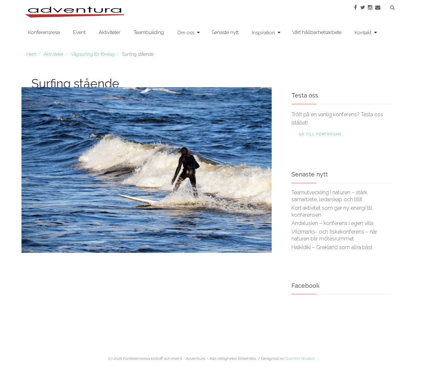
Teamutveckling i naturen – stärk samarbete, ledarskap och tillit (329, 196)
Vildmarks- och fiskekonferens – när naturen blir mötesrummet (334, 235)
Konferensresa (44, 32)
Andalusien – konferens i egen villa (332, 223)
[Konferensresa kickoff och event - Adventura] (74, 12)
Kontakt (363, 33)
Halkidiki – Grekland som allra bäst (331, 247)
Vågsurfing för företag (93, 54)
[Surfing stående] (146, 170)
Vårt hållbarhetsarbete (316, 32)
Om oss (185, 33)
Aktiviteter (109, 32)
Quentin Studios (300, 358)
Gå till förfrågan (320, 134)
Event (79, 32)
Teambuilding (149, 32)
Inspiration (263, 33)
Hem (31, 54)
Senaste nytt (225, 32)
